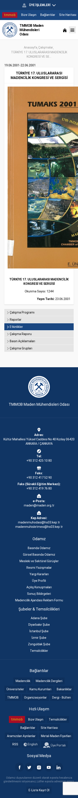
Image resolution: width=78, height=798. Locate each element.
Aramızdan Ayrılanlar (21, 736)
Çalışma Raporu (20, 334)
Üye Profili (39, 580)
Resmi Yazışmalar (39, 567)
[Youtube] (48, 767)
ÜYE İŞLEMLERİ (39, 5)
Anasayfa (30, 47)
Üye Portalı (58, 745)
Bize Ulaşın (28, 15)
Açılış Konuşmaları (39, 587)
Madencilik (23, 681)
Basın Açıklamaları (22, 341)
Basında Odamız (39, 548)
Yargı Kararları (39, 574)
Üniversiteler (15, 689)
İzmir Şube (39, 637)
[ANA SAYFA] (64, 29)
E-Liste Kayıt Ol (39, 790)
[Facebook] (19, 767)
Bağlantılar (47, 15)
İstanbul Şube (39, 631)
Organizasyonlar (35, 697)
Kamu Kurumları (40, 689)
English (32, 744)
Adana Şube (39, 618)
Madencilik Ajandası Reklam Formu (39, 600)
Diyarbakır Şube (39, 624)
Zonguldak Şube (39, 644)
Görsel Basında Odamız (39, 554)
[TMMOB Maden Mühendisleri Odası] (9, 29)
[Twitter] (29, 767)
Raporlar (15, 319)
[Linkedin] (58, 767)
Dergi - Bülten (61, 697)
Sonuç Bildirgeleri (39, 593)
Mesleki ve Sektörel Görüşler (39, 561)
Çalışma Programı (21, 312)
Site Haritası (67, 15)
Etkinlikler (16, 327)
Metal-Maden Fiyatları (56, 736)
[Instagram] (39, 767)
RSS (15, 744)
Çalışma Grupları (20, 348)
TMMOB (13, 697)
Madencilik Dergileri (49, 681)
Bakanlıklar (64, 689)
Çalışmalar (45, 47)
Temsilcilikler (39, 650)
